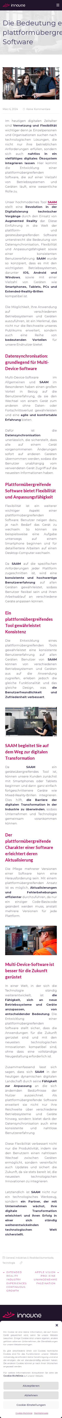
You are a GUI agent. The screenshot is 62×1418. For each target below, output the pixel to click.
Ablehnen (31, 1395)
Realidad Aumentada (41, 1257)
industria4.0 (22, 1257)
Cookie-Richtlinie (24, 1413)
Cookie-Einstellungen (31, 1405)
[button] (57, 1325)
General (10, 1257)
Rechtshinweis (41, 1413)
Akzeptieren (31, 1385)
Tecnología (9, 1262)
